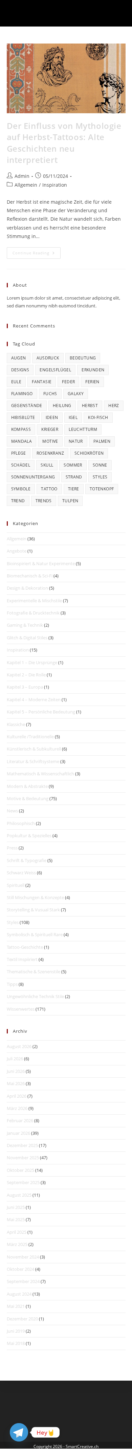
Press (12, 848)
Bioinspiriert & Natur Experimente (41, 563)
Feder (68, 382)
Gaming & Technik (25, 625)
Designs (20, 370)
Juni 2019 (16, 1331)
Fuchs (50, 394)
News (12, 811)
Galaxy (76, 394)
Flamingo (22, 394)
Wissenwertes (21, 1009)
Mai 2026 (16, 1083)
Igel (73, 417)
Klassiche (16, 724)
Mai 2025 (16, 1219)
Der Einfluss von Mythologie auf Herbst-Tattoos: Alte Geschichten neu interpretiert (64, 143)
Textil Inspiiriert (22, 959)
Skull (47, 465)
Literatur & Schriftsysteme (33, 761)
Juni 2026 (16, 1071)
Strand (74, 477)
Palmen (101, 441)
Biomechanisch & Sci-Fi (29, 576)
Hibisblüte (23, 417)
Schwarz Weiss (21, 873)
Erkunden (93, 370)
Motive (50, 441)
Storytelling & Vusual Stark (33, 910)
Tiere (73, 489)
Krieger (49, 429)
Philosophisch (21, 823)
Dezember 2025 (22, 1145)
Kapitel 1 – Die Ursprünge (32, 662)
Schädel (20, 465)
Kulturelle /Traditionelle (30, 737)
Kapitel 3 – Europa (25, 687)
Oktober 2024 (20, 1269)
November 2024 (23, 1257)
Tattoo (49, 489)
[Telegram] (19, 1432)
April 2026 (16, 1096)
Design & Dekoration (27, 588)
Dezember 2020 (22, 1319)
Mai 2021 (16, 1306)
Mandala (21, 441)
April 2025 (16, 1232)
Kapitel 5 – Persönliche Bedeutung (41, 712)
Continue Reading (37, 254)
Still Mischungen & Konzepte (35, 897)
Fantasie (41, 382)
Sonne (100, 465)
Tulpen (70, 501)
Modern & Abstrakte (27, 786)
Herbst (90, 405)
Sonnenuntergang (33, 477)
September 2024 (23, 1281)
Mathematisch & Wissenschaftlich (40, 774)
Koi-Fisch (98, 417)
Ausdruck (48, 358)
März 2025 (17, 1244)
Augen (18, 358)
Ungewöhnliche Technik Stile (35, 996)
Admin (22, 176)
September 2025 (23, 1182)
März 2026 (17, 1108)
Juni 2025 (16, 1207)
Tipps (12, 984)
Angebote (16, 551)
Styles (100, 477)
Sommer (73, 465)
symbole (21, 489)
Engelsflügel (55, 370)
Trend (18, 501)
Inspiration (54, 185)
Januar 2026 (18, 1133)
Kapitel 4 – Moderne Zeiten (34, 699)
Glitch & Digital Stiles (27, 638)
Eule (16, 382)
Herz (113, 405)
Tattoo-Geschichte (25, 947)
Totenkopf (102, 489)
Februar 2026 (20, 1120)
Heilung (62, 405)
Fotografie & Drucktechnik (33, 613)
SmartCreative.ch (82, 1446)
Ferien (92, 382)
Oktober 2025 (20, 1170)
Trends (44, 501)
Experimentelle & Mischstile (34, 600)
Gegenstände (26, 405)
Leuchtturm (83, 429)
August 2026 (19, 1046)
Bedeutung (83, 358)
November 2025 (23, 1157)
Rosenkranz (50, 453)
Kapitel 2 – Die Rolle (26, 675)
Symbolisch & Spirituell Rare (35, 934)
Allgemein (26, 185)
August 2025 (19, 1195)
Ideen (52, 417)
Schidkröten (89, 453)
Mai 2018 (16, 1343)
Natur (76, 441)
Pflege (18, 453)
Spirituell (15, 885)
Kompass (21, 429)
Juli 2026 (15, 1059)
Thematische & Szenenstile (33, 971)
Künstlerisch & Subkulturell (34, 749)
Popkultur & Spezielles (29, 835)
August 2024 (19, 1294)
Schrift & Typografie (26, 860)
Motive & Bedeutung (27, 798)
